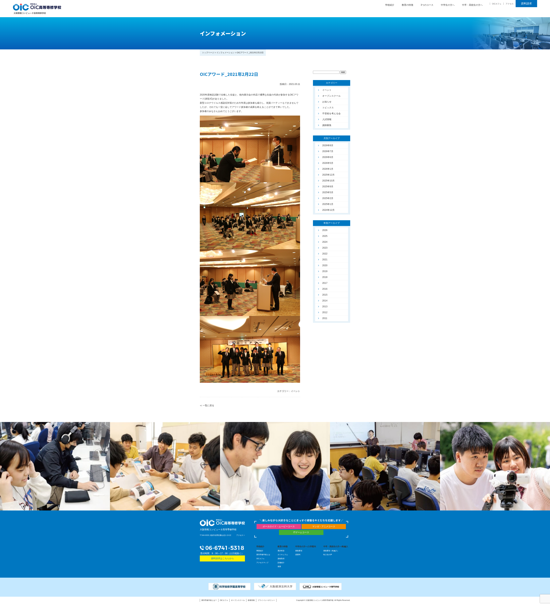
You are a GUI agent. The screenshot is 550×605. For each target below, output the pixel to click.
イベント (326, 90)
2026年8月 (327, 145)
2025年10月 (328, 180)
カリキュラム (283, 555)
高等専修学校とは (263, 555)
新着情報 (251, 600)
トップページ (208, 52)
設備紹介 (281, 563)
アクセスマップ (262, 563)
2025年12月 (328, 175)
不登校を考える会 (331, 113)
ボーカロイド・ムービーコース (279, 526)
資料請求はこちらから (222, 558)
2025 (324, 236)
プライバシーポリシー (266, 600)
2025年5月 (327, 192)
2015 (324, 295)
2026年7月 (327, 151)
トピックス (328, 107)
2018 (324, 277)
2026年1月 (327, 169)
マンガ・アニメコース (323, 526)
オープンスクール (331, 96)
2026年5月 (327, 163)
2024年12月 (328, 210)
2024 (324, 242)
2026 (324, 230)
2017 (324, 283)
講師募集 (326, 125)
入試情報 (326, 119)
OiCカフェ (496, 4)
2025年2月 (327, 198)
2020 (324, 265)
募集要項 (298, 551)
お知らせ (326, 102)
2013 (324, 306)
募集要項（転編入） (331, 551)
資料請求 (526, 3)
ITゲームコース (301, 532)
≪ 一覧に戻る (207, 405)
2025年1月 (327, 204)
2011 (324, 318)
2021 (324, 259)
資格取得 (281, 559)
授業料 (297, 555)
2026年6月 (327, 157)
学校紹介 (260, 546)
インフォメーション (225, 52)
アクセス (510, 4)
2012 (324, 312)
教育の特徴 (283, 546)
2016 (324, 289)
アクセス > (240, 535)
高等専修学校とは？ (209, 600)
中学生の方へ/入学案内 (305, 546)
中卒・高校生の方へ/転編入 (335, 546)
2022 (324, 253)
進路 (279, 566)
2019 (324, 271)
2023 (324, 248)
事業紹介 (259, 551)
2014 (324, 300)
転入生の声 (327, 555)
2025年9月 (327, 186)
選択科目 (281, 551)
